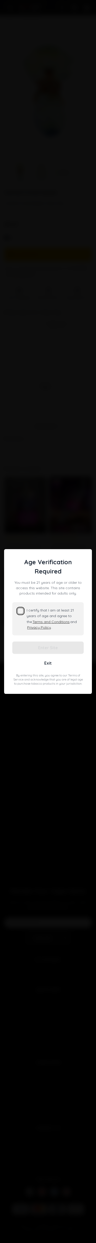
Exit (48, 663)
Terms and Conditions (51, 621)
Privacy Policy (39, 627)
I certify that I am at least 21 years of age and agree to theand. (52, 619)
